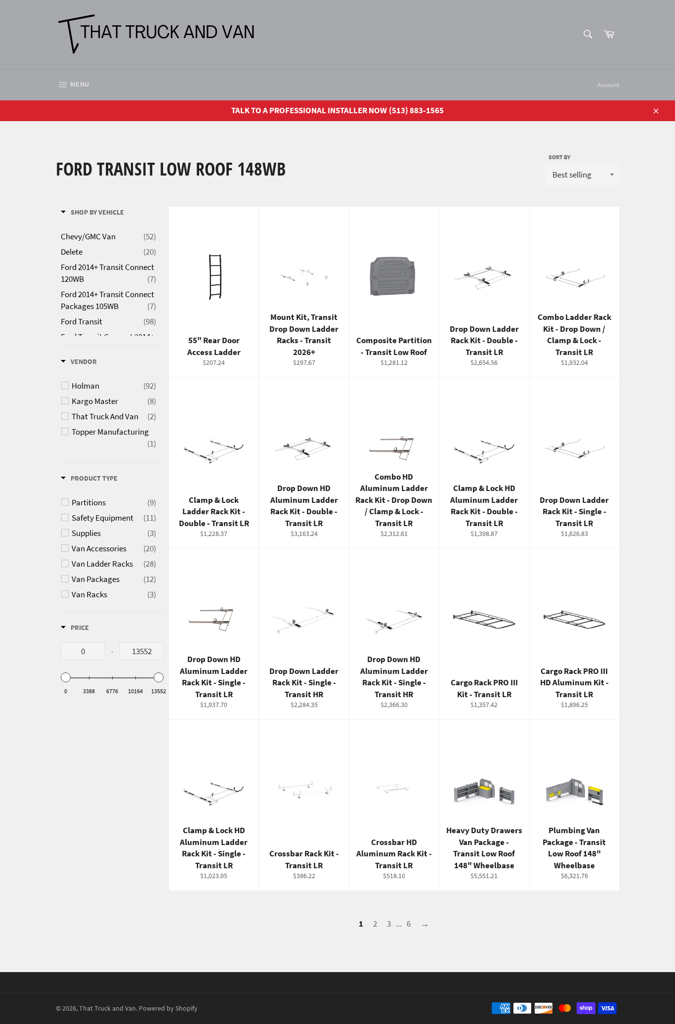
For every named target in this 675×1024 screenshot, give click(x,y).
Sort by (559, 157)
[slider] (66, 677)
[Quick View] (248, 296)
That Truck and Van (107, 1008)
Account (608, 85)
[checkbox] (114, 386)
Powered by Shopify (168, 1008)
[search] (587, 35)
